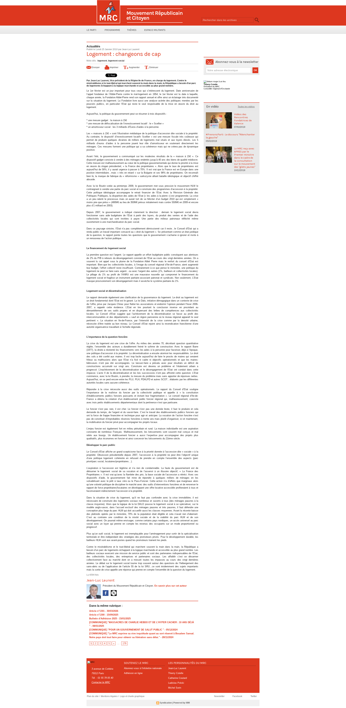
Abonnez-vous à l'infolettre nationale (143, 668)
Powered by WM (181, 703)
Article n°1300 (97, 614)
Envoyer (95, 67)
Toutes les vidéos (246, 106)
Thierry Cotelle (175, 673)
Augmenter (134, 67)
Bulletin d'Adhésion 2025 (103, 618)
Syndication (166, 703)
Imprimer (113, 67)
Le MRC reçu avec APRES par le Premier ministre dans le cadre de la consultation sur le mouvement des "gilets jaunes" (244, 157)
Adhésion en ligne (133, 673)
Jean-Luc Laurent (130, 49)
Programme (112, 30)
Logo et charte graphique (132, 696)
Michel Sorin (174, 687)
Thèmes (131, 30)
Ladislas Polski (176, 683)
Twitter (253, 696)
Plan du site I (93, 696)
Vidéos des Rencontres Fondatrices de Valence (243, 119)
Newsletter (219, 696)
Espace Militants (154, 30)
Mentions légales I (110, 696)
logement (102, 60)
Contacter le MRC (101, 682)
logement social (116, 60)
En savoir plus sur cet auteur (170, 585)
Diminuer (153, 67)
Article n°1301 (97, 611)
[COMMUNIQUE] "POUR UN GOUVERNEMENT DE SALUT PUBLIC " (126, 629)
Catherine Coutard (177, 678)
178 (124, 643)
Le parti (91, 30)
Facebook (237, 696)
